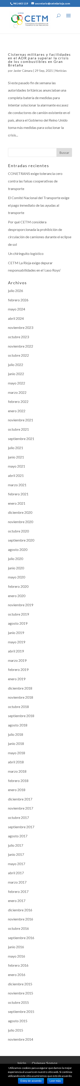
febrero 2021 (18, 494)
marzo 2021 (17, 485)
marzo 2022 (17, 392)
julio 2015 (15, 1030)
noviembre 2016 (20, 919)
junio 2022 (16, 374)
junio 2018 (16, 743)
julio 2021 (15, 448)
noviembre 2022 (20, 346)
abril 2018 (16, 762)
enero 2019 (16, 679)
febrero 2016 (18, 965)
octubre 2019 (18, 614)
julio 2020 (15, 558)
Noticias (61, 70)
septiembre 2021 (21, 438)
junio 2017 (16, 854)
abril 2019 (16, 651)
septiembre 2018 (21, 716)
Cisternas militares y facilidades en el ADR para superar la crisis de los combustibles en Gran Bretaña (39, 59)
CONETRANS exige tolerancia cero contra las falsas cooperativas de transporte (35, 180)
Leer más (55, 1080)
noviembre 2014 (20, 1039)
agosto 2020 (17, 549)
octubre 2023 (18, 337)
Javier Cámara (22, 70)
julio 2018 (15, 734)
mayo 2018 (16, 753)
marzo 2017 (17, 882)
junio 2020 (16, 568)
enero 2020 (16, 596)
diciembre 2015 (20, 984)
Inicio (22, 1063)
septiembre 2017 (21, 827)
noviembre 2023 (20, 327)
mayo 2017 (16, 864)
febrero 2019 (18, 669)
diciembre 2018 (20, 688)
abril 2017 (16, 873)
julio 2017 (15, 845)
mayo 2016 (16, 956)
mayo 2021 (16, 466)
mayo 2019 (16, 642)
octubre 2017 (18, 817)
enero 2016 (16, 974)
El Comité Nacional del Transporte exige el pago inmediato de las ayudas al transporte (38, 205)
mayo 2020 (16, 577)
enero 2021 (16, 503)
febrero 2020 (18, 586)
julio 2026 (15, 290)
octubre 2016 (18, 928)
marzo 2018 (17, 771)
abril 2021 (16, 475)
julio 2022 (15, 364)
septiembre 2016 (21, 938)
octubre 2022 (18, 355)
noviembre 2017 (20, 808)
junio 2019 (16, 632)
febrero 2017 (18, 891)
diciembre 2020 (20, 512)
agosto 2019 (17, 623)
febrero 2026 (18, 300)
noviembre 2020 (20, 522)
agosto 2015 (17, 1021)
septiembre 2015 (21, 1011)
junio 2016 (16, 947)
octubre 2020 (18, 531)
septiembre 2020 (21, 540)
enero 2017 (16, 900)
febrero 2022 (18, 401)
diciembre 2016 (20, 910)
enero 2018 (16, 790)
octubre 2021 (18, 429)
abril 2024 (16, 318)
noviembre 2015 (20, 993)
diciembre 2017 (20, 799)
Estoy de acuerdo (31, 1080)
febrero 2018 (18, 780)
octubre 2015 (18, 1002)
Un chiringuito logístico (26, 253)
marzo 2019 (17, 660)
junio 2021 (16, 457)
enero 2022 (16, 411)
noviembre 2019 (20, 605)
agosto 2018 (17, 725)
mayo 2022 (16, 383)
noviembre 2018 (20, 697)
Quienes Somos (45, 1063)
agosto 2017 (17, 836)
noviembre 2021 (20, 420)
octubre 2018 (18, 706)
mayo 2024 (16, 309)
